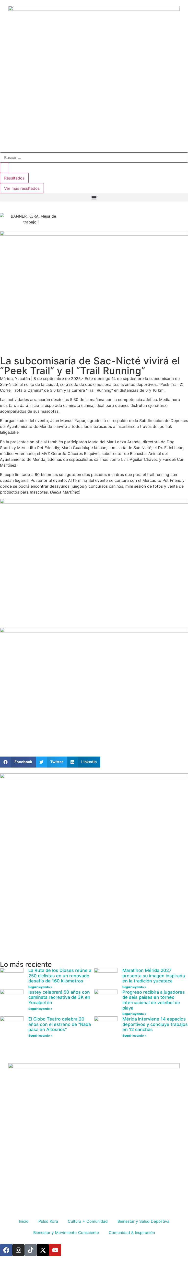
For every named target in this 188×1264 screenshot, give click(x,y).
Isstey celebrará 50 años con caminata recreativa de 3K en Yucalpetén (59, 997)
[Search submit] (4, 168)
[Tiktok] (30, 1250)
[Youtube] (55, 1250)
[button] (94, 197)
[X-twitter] (43, 1250)
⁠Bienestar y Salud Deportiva (143, 1221)
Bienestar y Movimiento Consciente (66, 1232)
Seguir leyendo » (40, 987)
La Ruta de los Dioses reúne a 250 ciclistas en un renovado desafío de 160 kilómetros (59, 975)
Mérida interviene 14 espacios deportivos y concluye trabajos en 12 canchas (155, 1024)
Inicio (24, 1221)
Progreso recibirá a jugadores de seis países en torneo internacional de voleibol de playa (153, 1000)
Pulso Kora (48, 1221)
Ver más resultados (22, 188)
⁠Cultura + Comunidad (88, 1221)
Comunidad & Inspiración (132, 1232)
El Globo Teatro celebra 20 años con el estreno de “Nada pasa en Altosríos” (59, 1024)
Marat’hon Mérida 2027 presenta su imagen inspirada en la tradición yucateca (153, 975)
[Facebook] (6, 1250)
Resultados (14, 178)
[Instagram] (18, 1250)
